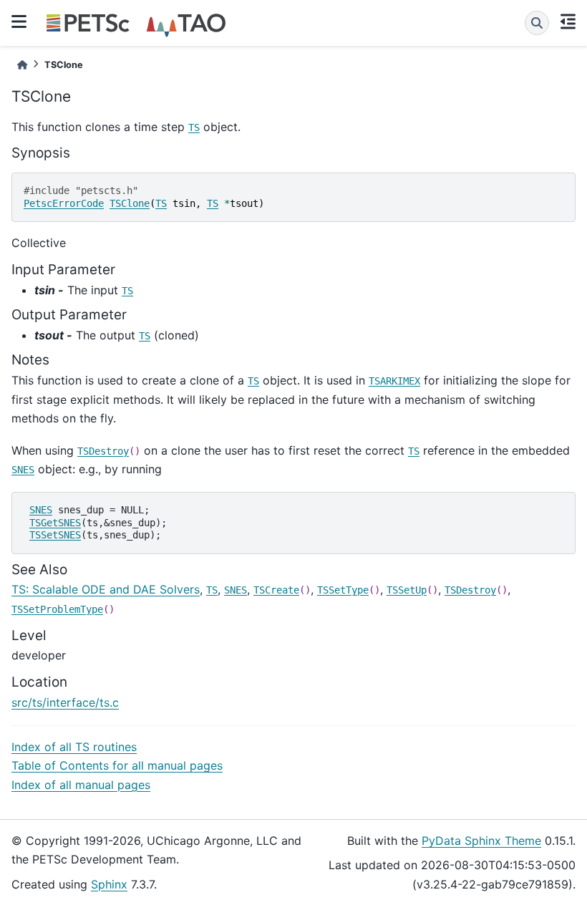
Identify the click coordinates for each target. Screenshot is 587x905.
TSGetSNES (55, 522)
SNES (22, 469)
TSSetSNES (55, 535)
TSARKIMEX (394, 381)
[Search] (537, 23)
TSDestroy (103, 451)
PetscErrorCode (64, 203)
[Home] (22, 64)
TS (194, 127)
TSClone (130, 203)
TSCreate (276, 590)
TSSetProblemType (57, 609)
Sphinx (109, 884)
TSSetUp (407, 590)
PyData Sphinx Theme (481, 840)
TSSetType (343, 590)
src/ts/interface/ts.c (65, 702)
